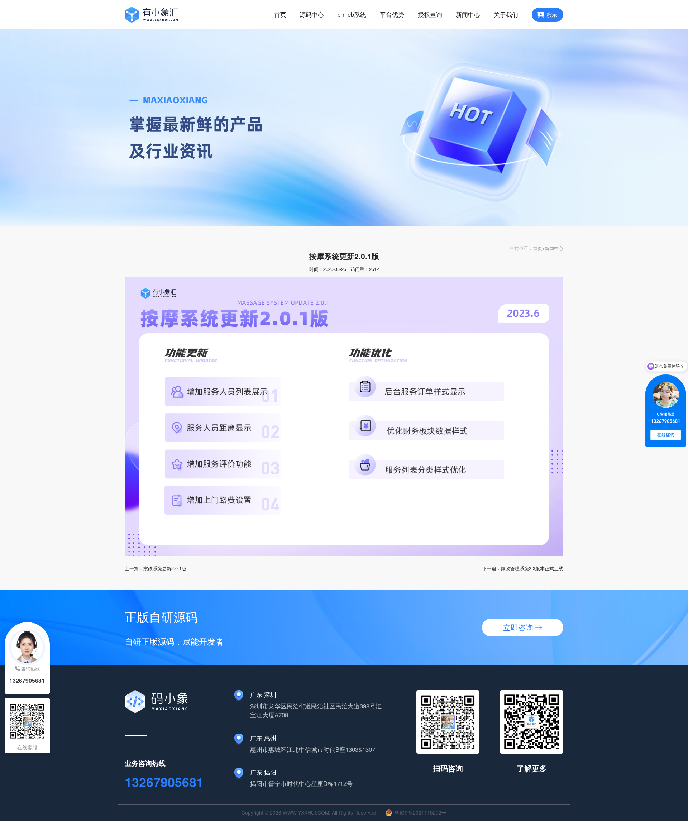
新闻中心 (554, 248)
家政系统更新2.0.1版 (164, 568)
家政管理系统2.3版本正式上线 (532, 568)
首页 (537, 248)
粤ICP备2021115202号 (420, 812)
